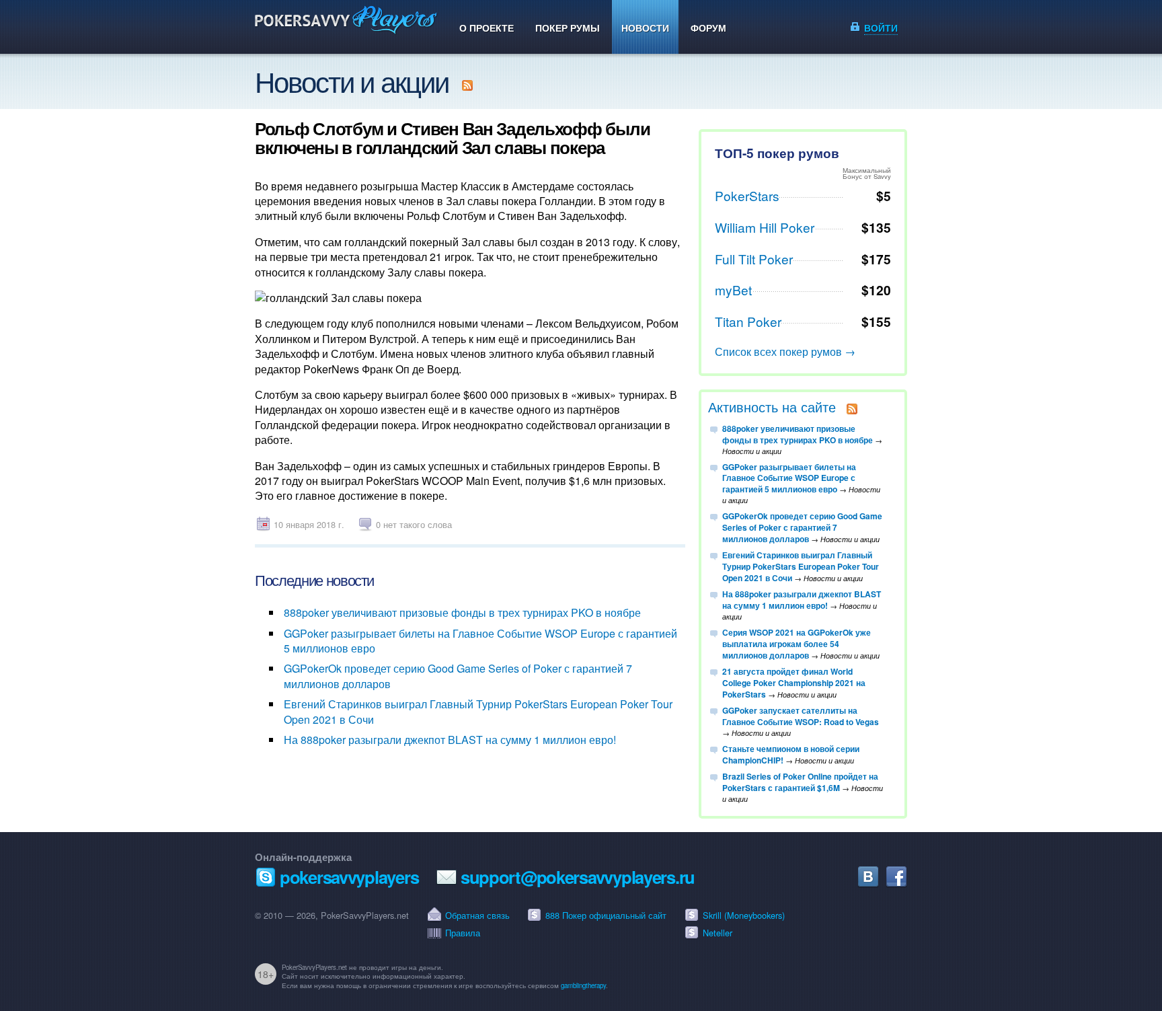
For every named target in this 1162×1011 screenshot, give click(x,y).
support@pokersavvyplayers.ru (578, 876)
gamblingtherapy (583, 985)
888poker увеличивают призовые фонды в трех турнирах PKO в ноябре (462, 612)
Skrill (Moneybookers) (744, 915)
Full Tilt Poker (754, 259)
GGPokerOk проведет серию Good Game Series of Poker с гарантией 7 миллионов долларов (458, 676)
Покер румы (567, 27)
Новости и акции (352, 81)
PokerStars (747, 195)
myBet (733, 289)
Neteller (717, 932)
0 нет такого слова (414, 524)
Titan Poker (748, 321)
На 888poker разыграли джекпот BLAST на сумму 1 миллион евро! (450, 739)
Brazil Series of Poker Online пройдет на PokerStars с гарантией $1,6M (800, 782)
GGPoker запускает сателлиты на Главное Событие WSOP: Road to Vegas (800, 716)
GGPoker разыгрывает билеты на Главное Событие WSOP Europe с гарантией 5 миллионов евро (480, 641)
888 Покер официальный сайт (605, 915)
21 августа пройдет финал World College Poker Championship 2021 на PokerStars (793, 682)
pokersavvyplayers (349, 876)
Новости (645, 27)
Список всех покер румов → (785, 351)
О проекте (486, 27)
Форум (708, 27)
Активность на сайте (772, 406)
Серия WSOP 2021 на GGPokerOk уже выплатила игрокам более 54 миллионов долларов (796, 643)
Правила (462, 932)
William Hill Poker (764, 227)
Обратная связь (477, 915)
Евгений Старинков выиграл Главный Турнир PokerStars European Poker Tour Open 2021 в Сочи (478, 711)
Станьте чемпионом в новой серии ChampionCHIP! (790, 754)
